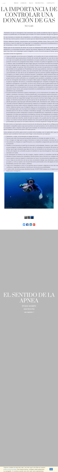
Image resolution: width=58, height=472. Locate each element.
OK (51, 469)
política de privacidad (10, 469)
